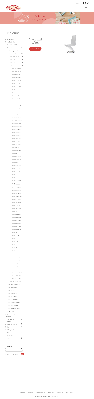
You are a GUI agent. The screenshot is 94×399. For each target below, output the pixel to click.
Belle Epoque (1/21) (18, 74)
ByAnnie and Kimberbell (9, 320)
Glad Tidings (17, 129)
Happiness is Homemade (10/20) (18, 138)
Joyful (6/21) (17, 147)
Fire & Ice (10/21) (18, 108)
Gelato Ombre (18, 126)
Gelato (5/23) (17, 123)
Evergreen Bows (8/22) (18, 102)
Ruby (15, 211)
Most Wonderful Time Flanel (18, 177)
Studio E (13, 290)
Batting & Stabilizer (12, 330)
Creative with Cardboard (10, 316)
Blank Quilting (14, 305)
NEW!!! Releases (16, 281)
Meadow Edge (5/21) (18, 168)
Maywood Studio (15, 54)
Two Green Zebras (15, 308)
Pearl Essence (18, 196)
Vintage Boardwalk (18, 263)
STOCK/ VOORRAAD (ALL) (15, 45)
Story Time (17, 241)
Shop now (35, 49)
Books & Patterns (12, 324)
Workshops (10, 335)
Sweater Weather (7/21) (18, 254)
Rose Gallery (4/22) (18, 208)
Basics (14, 59)
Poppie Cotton (14, 293)
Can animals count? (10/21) (18, 92)
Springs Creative (15, 51)
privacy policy (51, 392)
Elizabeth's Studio (15, 302)
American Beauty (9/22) (18, 71)
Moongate (17, 174)
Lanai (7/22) (17, 153)
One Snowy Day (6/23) (18, 187)
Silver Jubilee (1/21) (18, 220)
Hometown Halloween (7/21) (18, 141)
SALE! (8, 338)
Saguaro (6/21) (18, 214)
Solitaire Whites (18, 226)
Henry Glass (14, 287)
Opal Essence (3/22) (18, 190)
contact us (30, 392)
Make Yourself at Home (18, 165)
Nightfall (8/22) (18, 180)
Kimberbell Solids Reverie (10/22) (18, 150)
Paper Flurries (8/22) (18, 193)
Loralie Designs (14, 299)
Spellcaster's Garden (18, 232)
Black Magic (17, 77)
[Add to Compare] (83, 3)
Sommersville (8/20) (18, 229)
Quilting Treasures (15, 284)
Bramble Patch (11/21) (18, 86)
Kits (8, 327)
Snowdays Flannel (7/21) (18, 223)
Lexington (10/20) (18, 159)
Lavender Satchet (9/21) (18, 156)
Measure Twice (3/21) (18, 171)
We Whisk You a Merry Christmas (18, 278)
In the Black (17, 144)
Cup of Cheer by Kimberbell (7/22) (18, 95)
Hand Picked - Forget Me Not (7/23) (18, 135)
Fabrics (11, 48)
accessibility (60, 392)
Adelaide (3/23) (18, 68)
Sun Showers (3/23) (18, 251)
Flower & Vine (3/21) (18, 111)
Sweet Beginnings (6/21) (18, 257)
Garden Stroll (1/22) (18, 120)
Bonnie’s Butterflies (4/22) (18, 83)
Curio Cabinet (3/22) (18, 99)
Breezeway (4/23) (18, 89)
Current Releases (16, 65)
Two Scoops (17, 260)
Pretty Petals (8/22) (18, 199)
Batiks (14, 62)
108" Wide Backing (16, 56)
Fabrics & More (11, 42)
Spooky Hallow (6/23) (18, 235)
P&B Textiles (14, 296)
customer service (40, 392)
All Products (10, 39)
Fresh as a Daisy (18, 117)
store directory (70, 392)
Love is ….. (17, 162)
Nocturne (17, 184)
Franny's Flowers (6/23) (18, 114)
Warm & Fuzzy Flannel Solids (18, 269)
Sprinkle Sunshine (18, 238)
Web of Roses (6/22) (18, 275)
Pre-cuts (11, 311)
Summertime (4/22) (18, 244)
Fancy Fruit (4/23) (18, 105)
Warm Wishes (18, 272)
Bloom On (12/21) (18, 80)
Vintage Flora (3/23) (18, 266)
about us (22, 392)
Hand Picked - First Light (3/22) (18, 132)
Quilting (9, 333)
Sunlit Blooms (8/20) (18, 247)
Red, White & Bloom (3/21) (18, 205)
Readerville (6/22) (18, 202)
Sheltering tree (18, 217)
